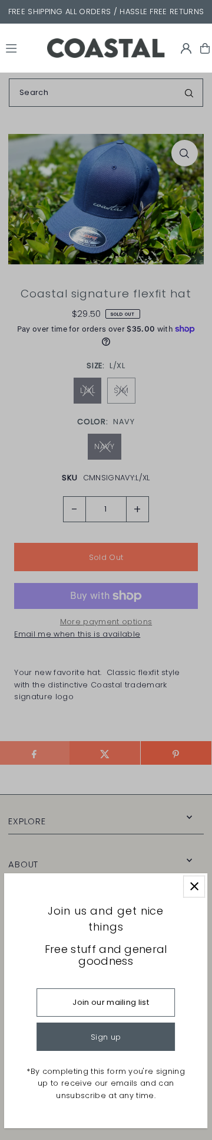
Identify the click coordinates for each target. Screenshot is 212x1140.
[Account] (186, 48)
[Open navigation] (21, 48)
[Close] (194, 886)
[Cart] (205, 48)
